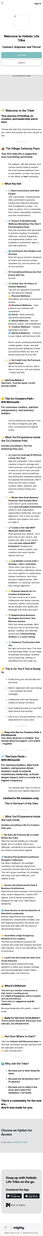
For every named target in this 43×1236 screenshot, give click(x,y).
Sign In (37, 3)
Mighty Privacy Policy (30, 1233)
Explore (21, 62)
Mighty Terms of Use (12, 1233)
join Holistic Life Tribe (18, 1142)
